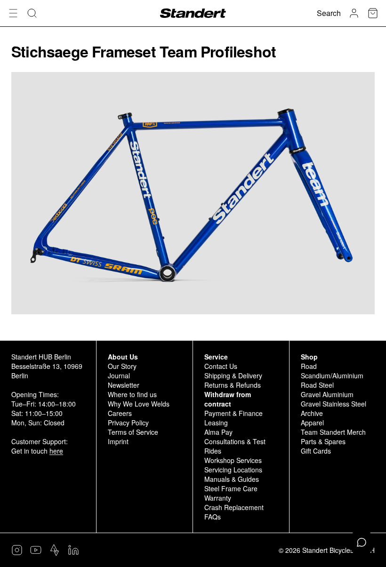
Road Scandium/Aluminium (332, 370)
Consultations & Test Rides (234, 446)
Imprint (118, 441)
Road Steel (317, 385)
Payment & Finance (233, 413)
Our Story (122, 366)
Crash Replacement (234, 507)
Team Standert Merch (333, 432)
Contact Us (220, 366)
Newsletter (123, 385)
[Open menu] (13, 13)
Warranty (217, 498)
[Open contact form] (361, 542)
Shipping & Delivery (233, 375)
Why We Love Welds (138, 403)
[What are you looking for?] (32, 13)
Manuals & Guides (231, 479)
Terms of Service (133, 432)
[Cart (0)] (372, 13)
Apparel (312, 422)
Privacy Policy (128, 422)
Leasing (216, 422)
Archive (312, 413)
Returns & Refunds (232, 385)
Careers (120, 413)
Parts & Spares (323, 441)
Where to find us (132, 394)
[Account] (354, 13)
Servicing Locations (233, 469)
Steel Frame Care (230, 488)
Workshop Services (233, 460)
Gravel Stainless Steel (333, 403)
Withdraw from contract (227, 399)
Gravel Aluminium (327, 394)
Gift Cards (316, 450)
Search (329, 13)
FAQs (212, 516)
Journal (119, 375)
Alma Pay (218, 432)
